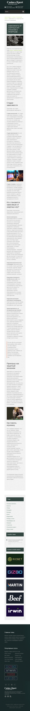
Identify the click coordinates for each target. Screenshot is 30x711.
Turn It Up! (17, 651)
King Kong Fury (18, 657)
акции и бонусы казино (10, 7)
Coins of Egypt (18, 659)
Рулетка (9, 505)
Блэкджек (9, 510)
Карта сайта (18, 707)
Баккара (9, 512)
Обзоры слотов (10, 518)
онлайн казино (20, 7)
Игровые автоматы (11, 503)
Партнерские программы (12, 706)
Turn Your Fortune (9, 659)
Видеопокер (10, 516)
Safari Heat (7, 661)
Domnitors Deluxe (19, 653)
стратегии (9, 640)
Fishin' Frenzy (8, 653)
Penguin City (18, 655)
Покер (8, 508)
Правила (9, 523)
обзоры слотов (15, 638)
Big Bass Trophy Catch (10, 651)
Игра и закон (10, 529)
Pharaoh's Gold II (19, 661)
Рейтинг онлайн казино (10, 635)
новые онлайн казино (13, 637)
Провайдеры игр (11, 520)
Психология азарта (11, 527)
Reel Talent (7, 655)
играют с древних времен (16, 50)
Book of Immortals (9, 657)
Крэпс (8, 514)
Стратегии (9, 525)
